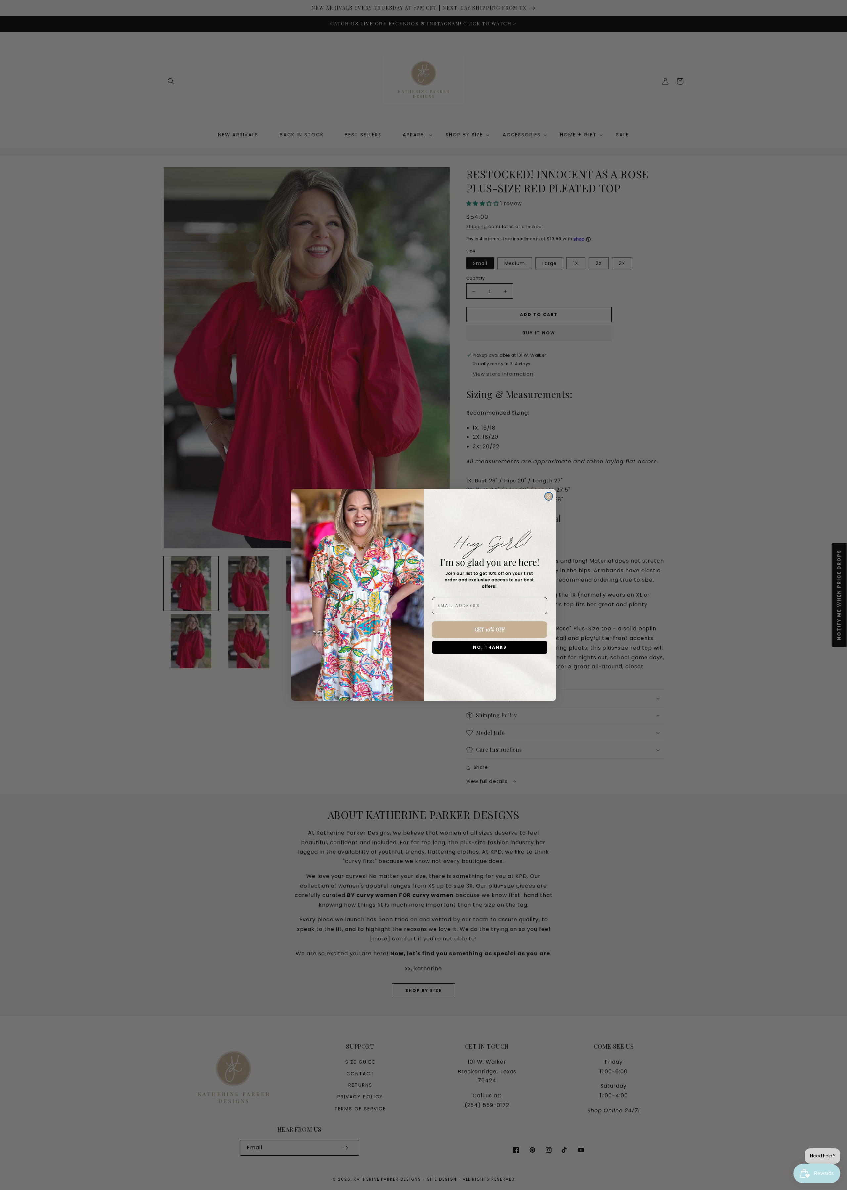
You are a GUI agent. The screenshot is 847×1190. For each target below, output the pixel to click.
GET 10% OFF (490, 629)
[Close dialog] (549, 496)
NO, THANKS (490, 647)
